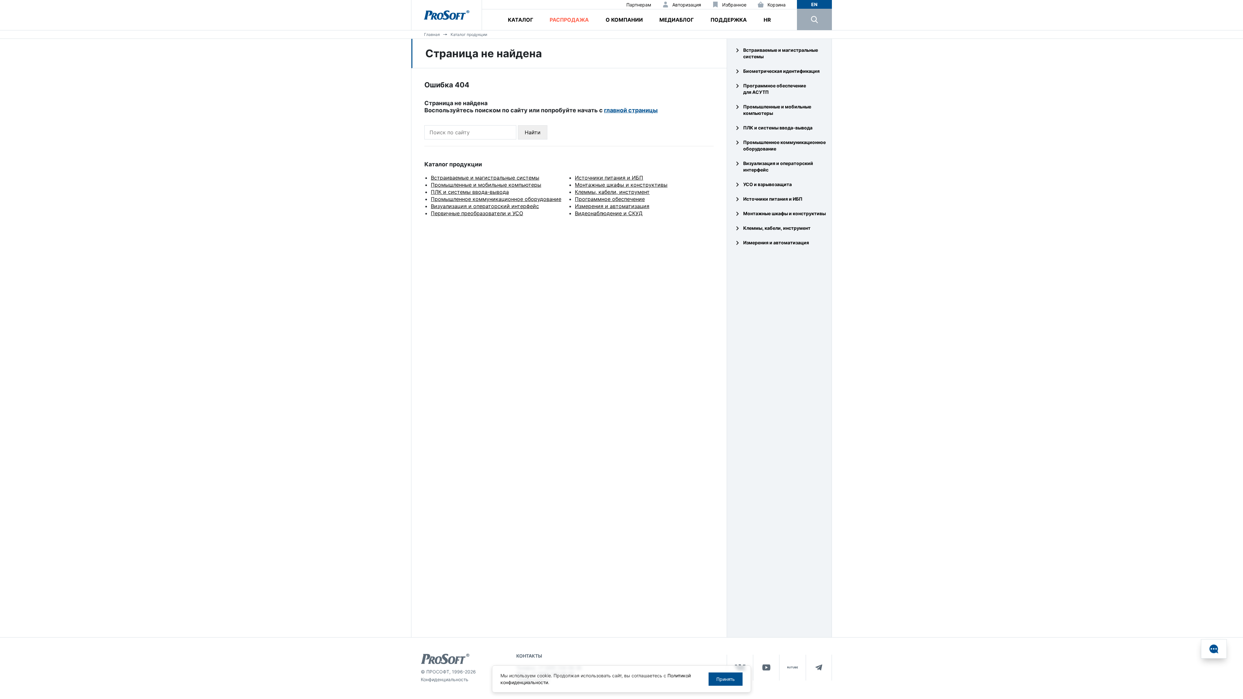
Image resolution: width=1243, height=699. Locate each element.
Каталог (520, 20)
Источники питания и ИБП (609, 177)
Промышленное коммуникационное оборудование (496, 199)
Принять (725, 679)
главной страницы (631, 110)
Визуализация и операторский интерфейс (485, 206)
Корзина (776, 4)
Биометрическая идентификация (781, 71)
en (814, 4)
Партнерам (638, 4)
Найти (533, 132)
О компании (624, 20)
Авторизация (686, 4)
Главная (432, 34)
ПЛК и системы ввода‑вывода (777, 127)
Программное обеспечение (610, 199)
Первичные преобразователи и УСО (477, 213)
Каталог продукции (469, 34)
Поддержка (729, 20)
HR (767, 20)
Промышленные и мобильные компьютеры (486, 185)
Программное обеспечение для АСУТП (774, 89)
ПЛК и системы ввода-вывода (470, 192)
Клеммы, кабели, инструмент (612, 192)
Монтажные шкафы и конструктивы (621, 185)
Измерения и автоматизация (612, 206)
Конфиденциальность (444, 679)
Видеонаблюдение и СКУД (609, 213)
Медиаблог (676, 20)
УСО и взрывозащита (767, 184)
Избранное (734, 4)
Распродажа (569, 20)
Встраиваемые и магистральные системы (485, 177)
